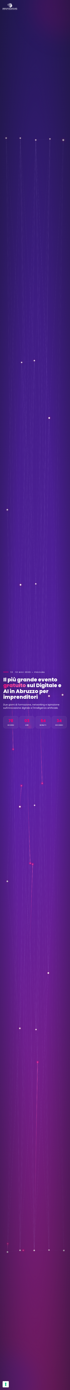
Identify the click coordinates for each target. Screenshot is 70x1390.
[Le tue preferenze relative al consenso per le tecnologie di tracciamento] (6, 1384)
